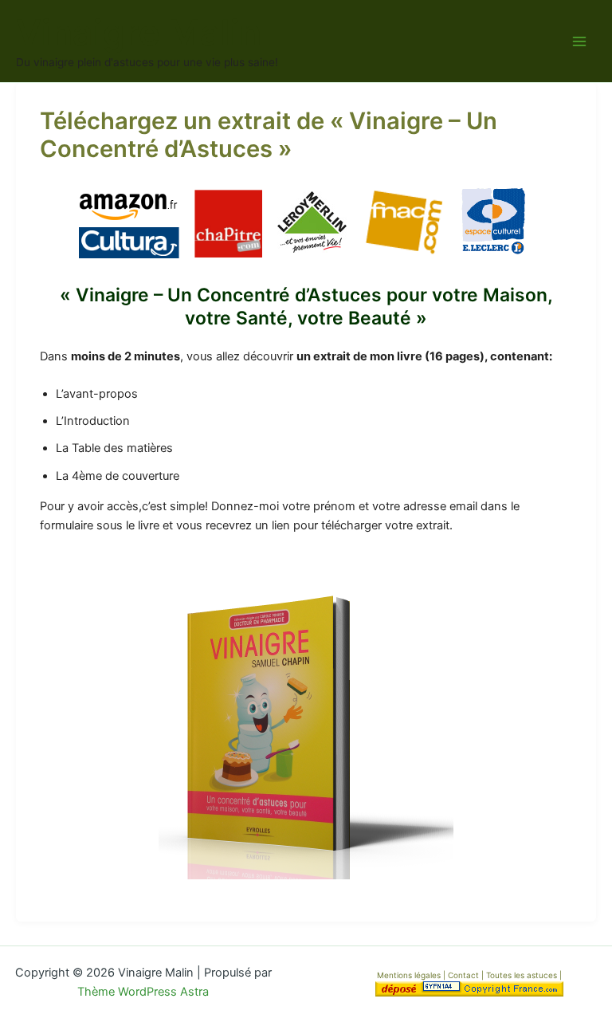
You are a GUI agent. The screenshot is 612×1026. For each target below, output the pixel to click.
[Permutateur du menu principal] (579, 41)
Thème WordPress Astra (143, 992)
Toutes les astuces (522, 975)
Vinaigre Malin (138, 32)
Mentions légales (409, 975)
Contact (464, 975)
